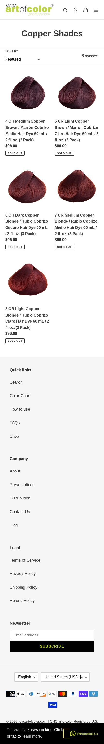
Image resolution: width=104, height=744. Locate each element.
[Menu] (96, 9)
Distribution (20, 498)
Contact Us (20, 511)
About (15, 471)
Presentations (22, 484)
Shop (14, 436)
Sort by (11, 51)
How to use (20, 409)
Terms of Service (25, 560)
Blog (14, 525)
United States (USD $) (64, 677)
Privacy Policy (23, 573)
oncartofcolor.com (33, 721)
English (24, 677)
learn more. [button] (32, 736)
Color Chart (20, 395)
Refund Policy (22, 600)
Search (16, 382)
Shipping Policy (23, 587)
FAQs (15, 422)
